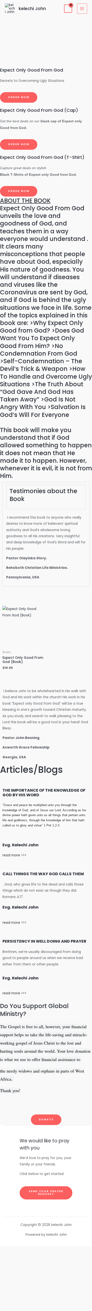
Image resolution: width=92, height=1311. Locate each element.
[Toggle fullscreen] (46, 1262)
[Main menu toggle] (82, 8)
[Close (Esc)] (46, 1284)
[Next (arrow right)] (46, 1305)
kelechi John (32, 8)
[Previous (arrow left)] (46, 1294)
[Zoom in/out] (46, 1251)
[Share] (46, 1273)
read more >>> (14, 855)
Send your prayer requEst (46, 1192)
